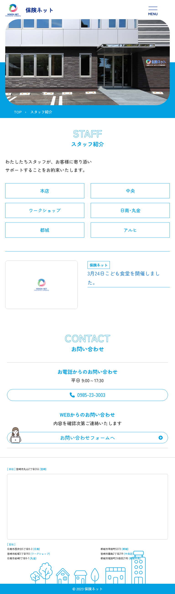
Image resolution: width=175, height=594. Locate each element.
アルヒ (130, 230)
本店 (44, 190)
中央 (130, 190)
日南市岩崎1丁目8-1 (18, 558)
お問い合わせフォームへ (87, 437)
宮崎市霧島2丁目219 (111, 553)
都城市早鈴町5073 (110, 549)
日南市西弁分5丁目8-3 (19, 549)
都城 (44, 230)
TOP (18, 112)
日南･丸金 (130, 210)
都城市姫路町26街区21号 (114, 558)
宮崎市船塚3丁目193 (18, 553)
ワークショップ (45, 210)
